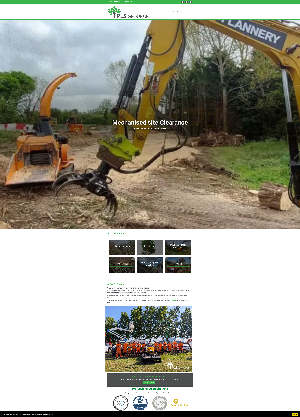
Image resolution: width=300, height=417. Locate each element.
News (185, 12)
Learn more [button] (50, 414)
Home (169, 12)
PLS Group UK (173, 300)
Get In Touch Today (149, 382)
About (174, 12)
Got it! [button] (295, 414)
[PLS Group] (129, 12)
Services (179, 12)
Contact (191, 12)
